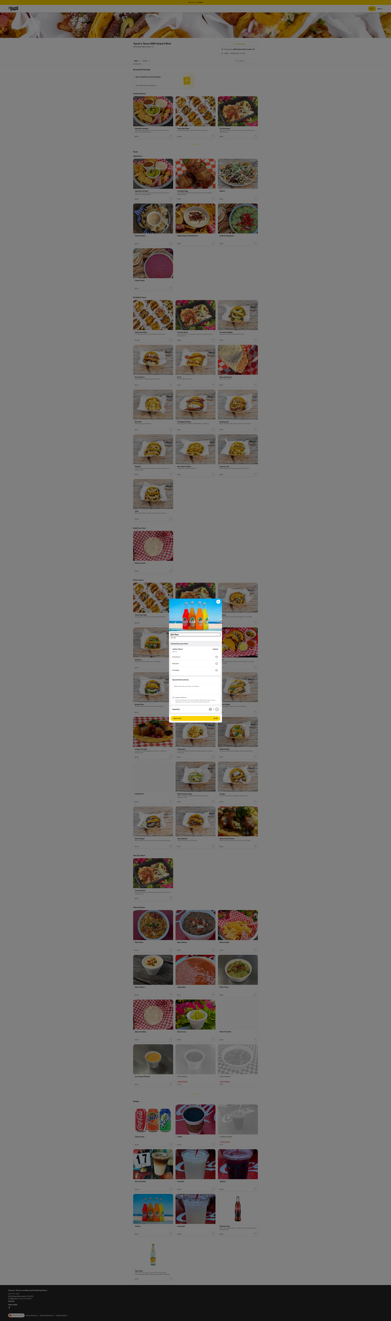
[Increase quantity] (217, 709)
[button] (195, 615)
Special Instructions (180, 680)
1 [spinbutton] (213, 709)
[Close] (218, 602)
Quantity (176, 709)
